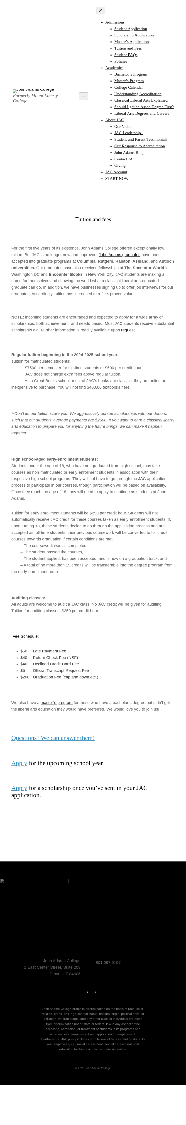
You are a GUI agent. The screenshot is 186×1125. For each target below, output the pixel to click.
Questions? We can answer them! (53, 737)
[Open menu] (83, 96)
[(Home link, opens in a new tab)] (33, 91)
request (128, 330)
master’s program (57, 702)
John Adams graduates (119, 254)
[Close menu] (100, 10)
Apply (19, 787)
